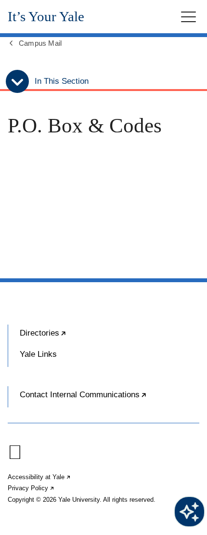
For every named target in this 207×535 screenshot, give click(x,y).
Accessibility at (39, 477)
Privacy (31, 488)
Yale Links (38, 354)
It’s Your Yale (46, 17)
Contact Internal (109, 398)
